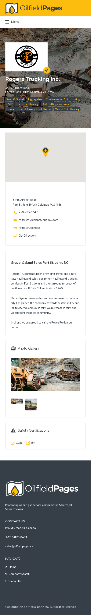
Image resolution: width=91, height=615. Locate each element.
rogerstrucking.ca (29, 227)
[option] (45, 374)
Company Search (19, 574)
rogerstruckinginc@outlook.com (38, 220)
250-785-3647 (28, 212)
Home (12, 567)
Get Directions (28, 235)
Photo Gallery (28, 348)
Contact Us (14, 581)
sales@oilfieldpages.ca (19, 546)
